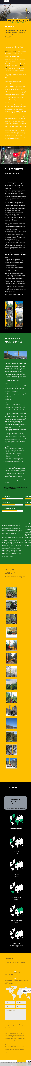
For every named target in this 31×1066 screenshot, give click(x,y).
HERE (12, 1065)
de (8, 0)
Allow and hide (27, 1062)
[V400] (9, 305)
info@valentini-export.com (20, 972)
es (6, 0)
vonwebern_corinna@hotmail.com (21, 980)
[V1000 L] (19, 314)
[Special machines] (19, 323)
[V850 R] (19, 305)
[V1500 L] (9, 323)
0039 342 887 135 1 (9, 983)
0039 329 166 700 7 (9, 974)
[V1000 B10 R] (9, 314)
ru (4, 0)
